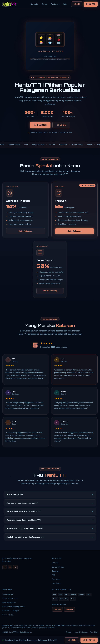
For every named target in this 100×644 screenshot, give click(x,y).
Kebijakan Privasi (9, 603)
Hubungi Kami (7, 615)
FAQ (65, 4)
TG (5, 567)
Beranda (34, 4)
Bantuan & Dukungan (10, 611)
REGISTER (90, 4)
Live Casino (56, 583)
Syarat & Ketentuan (9, 598)
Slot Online (56, 579)
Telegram (69, 609)
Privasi (68, 632)
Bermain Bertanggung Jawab (13, 607)
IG (15, 567)
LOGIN (77, 4)
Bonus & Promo (58, 567)
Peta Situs (94, 632)
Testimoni (55, 4)
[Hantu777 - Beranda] (9, 4)
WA (10, 567)
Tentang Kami (7, 594)
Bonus (44, 4)
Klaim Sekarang (25, 231)
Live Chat (57, 609)
